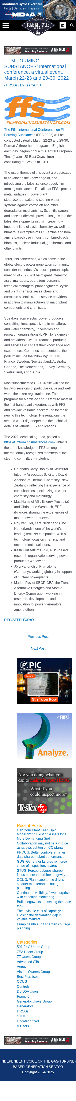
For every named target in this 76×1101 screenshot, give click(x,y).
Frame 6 (23, 996)
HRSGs (12, 85)
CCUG (22, 981)
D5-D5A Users (28, 991)
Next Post (38, 648)
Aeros (21, 966)
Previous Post (38, 636)
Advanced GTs (28, 962)
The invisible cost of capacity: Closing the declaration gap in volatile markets (39, 915)
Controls (23, 986)
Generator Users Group (34, 1001)
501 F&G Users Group (33, 947)
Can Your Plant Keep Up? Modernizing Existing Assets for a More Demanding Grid (41, 834)
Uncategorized (28, 1021)
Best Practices (27, 976)
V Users (23, 1026)
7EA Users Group (30, 952)
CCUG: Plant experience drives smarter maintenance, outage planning (40, 884)
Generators (25, 1006)
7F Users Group (29, 957)
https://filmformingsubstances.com (29, 442)
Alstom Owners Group (33, 972)
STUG (21, 1016)
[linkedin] (63, 25)
